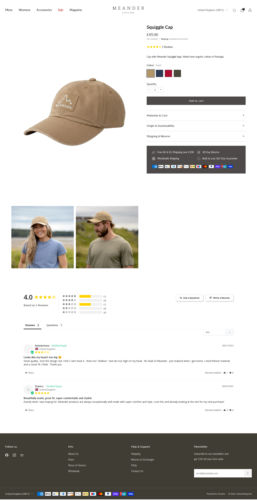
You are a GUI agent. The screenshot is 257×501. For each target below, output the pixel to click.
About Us (73, 453)
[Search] (234, 10)
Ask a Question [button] (191, 297)
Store (71, 459)
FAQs (134, 465)
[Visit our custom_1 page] (22, 455)
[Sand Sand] (150, 73)
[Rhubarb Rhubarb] (168, 73)
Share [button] (31, 372)
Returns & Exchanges (142, 459)
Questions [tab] (52, 325)
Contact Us (137, 471)
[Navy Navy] (159, 73)
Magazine (76, 10)
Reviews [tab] (30, 325)
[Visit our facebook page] (6, 455)
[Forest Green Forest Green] (177, 73)
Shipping (164, 39)
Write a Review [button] (221, 297)
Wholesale (73, 471)
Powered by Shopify (216, 494)
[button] (226, 372)
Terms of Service (77, 465)
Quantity (151, 84)
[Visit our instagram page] (14, 455)
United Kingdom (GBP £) (211, 10)
